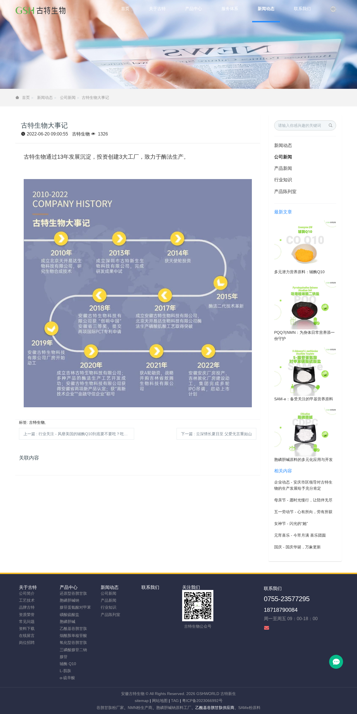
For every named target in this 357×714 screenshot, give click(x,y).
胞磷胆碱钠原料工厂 (173, 707)
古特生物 (81, 134)
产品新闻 (283, 168)
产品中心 (69, 587)
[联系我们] (333, 11)
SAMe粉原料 (249, 707)
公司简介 (27, 593)
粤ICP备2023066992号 (202, 700)
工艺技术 (27, 600)
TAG (175, 700)
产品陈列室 (285, 191)
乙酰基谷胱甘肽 (73, 628)
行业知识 (283, 179)
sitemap (142, 700)
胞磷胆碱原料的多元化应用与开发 (303, 459)
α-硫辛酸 (67, 677)
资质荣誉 (27, 614)
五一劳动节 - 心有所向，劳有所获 (303, 512)
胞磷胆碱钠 (69, 600)
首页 (125, 8)
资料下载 (27, 628)
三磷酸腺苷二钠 (73, 650)
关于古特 (28, 587)
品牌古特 (27, 607)
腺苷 (63, 656)
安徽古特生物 (132, 693)
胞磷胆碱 (67, 621)
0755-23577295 (287, 599)
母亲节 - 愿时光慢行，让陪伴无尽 (303, 500)
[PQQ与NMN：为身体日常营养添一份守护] (305, 304)
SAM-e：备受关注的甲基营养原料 (303, 399)
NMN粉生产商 (140, 707)
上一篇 (78, 434)
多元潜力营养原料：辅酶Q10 (299, 272)
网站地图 (160, 700)
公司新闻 (68, 97)
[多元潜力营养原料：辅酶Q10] (305, 244)
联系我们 (150, 587)
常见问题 (27, 621)
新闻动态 (45, 97)
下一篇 (216, 434)
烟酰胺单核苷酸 (73, 635)
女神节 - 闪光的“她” (291, 523)
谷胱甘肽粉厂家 (110, 707)
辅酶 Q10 (68, 663)
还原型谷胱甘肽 (73, 593)
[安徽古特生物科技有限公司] (40, 11)
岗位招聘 (27, 642)
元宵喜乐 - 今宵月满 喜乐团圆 (300, 535)
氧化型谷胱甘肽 (73, 642)
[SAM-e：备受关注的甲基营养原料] (305, 371)
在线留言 (27, 635)
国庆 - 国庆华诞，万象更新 (297, 547)
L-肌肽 (65, 670)
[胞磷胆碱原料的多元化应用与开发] (305, 431)
